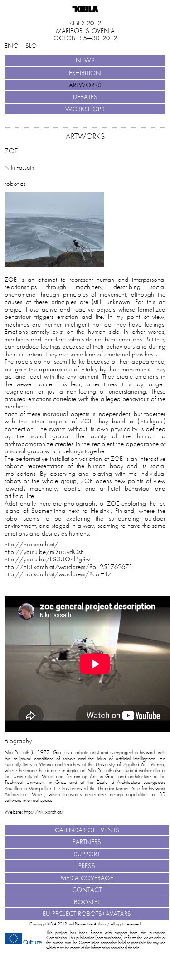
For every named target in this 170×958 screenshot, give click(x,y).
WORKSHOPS (85, 109)
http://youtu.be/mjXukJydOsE (44, 552)
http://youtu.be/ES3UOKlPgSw (47, 559)
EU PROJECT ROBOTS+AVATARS (87, 914)
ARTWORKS (85, 85)
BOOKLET (87, 902)
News (85, 60)
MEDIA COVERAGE (86, 878)
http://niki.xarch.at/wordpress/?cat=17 (58, 574)
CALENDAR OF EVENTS (87, 830)
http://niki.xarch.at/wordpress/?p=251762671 (68, 567)
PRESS (86, 866)
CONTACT (87, 890)
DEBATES (85, 97)
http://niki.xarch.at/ (31, 544)
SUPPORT (87, 854)
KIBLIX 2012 (85, 23)
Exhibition (85, 73)
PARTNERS (87, 842)
